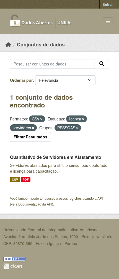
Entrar (107, 4)
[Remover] (41, 119)
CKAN (12, 266)
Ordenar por (21, 80)
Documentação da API (35, 204)
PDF (26, 179)
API (100, 198)
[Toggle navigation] (107, 21)
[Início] (8, 44)
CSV (15, 179)
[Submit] (102, 64)
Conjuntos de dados (41, 44)
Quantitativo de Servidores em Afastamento (55, 157)
